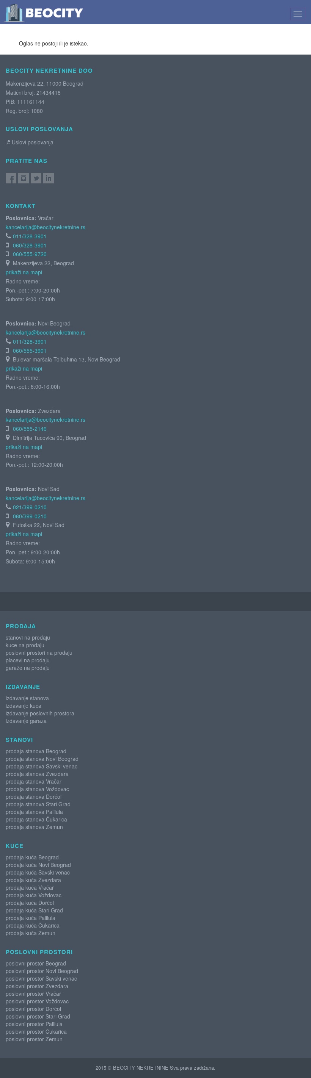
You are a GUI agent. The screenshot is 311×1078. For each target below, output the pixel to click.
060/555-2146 (30, 428)
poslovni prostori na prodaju (39, 652)
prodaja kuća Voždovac (33, 895)
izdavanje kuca (23, 705)
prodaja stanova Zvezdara (37, 774)
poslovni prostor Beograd (36, 963)
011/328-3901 (30, 236)
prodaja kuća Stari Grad (34, 910)
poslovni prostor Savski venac (41, 978)
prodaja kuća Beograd (32, 857)
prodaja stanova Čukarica (36, 819)
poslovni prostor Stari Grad (38, 1016)
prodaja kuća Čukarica (33, 925)
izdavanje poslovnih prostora (40, 713)
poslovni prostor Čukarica (36, 1031)
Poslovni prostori (39, 952)
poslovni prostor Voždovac (37, 1001)
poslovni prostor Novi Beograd (42, 971)
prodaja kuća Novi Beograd (38, 864)
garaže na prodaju (28, 667)
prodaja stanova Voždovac (37, 789)
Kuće (15, 846)
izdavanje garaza (26, 720)
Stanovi (19, 739)
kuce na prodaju (25, 645)
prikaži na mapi (24, 272)
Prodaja (21, 626)
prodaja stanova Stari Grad (38, 804)
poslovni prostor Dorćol (33, 1008)
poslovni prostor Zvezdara (37, 986)
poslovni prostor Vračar (33, 993)
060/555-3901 (30, 350)
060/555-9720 (30, 254)
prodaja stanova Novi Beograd (42, 758)
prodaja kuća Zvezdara (33, 880)
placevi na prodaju (28, 660)
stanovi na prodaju (28, 637)
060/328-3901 (30, 245)
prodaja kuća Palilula (30, 918)
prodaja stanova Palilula (34, 811)
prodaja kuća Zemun (30, 933)
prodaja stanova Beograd (36, 751)
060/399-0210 (30, 516)
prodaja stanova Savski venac (41, 766)
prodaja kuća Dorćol (30, 902)
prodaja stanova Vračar (33, 781)
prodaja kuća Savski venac (38, 872)
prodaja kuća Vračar (30, 887)
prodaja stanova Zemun (34, 827)
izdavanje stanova (27, 698)
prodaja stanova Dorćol (33, 796)
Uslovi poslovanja (31, 142)
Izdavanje (23, 686)
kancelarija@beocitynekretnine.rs (45, 227)
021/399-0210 (30, 507)
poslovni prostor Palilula (34, 1024)
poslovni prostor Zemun (34, 1039)
